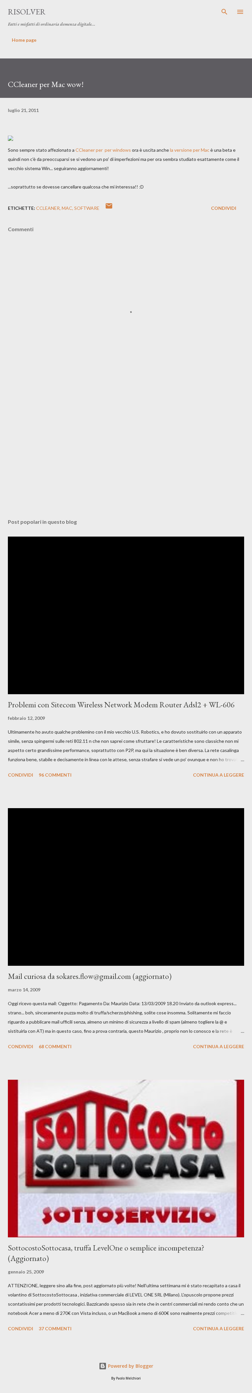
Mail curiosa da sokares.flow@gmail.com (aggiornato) (90, 976)
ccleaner (48, 208)
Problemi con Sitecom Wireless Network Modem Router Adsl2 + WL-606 (121, 704)
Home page (24, 40)
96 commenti (55, 775)
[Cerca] (224, 12)
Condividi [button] (223, 208)
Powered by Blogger (130, 1366)
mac (67, 208)
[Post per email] (109, 208)
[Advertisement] (126, 451)
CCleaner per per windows (102, 150)
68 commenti (55, 1046)
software (86, 208)
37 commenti (55, 1328)
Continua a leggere (218, 775)
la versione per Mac (189, 150)
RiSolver (27, 12)
